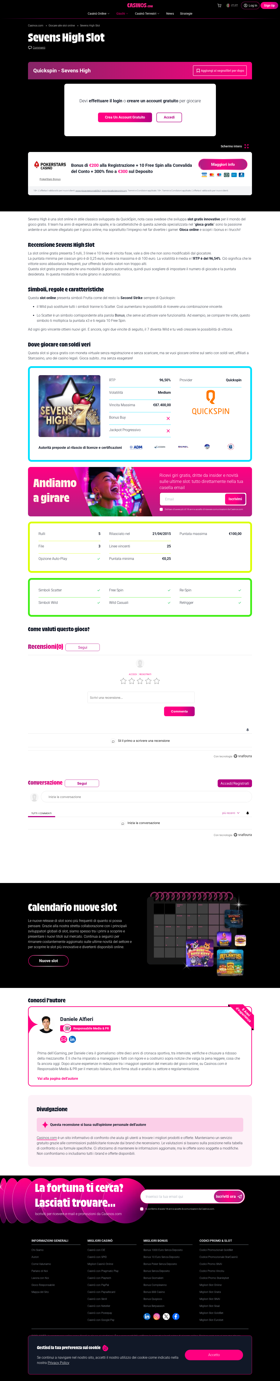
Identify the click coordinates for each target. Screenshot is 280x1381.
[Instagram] (156, 1316)
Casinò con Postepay (100, 1313)
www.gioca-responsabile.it (88, 190)
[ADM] (136, 447)
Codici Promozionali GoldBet (216, 1250)
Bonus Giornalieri (153, 1278)
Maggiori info (223, 164)
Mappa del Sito (40, 1292)
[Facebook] (175, 1316)
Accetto (214, 1355)
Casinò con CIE (96, 1250)
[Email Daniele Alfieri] (63, 1039)
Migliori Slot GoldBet (211, 1313)
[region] (140, 701)
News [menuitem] (170, 13)
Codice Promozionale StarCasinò (219, 1257)
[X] (166, 1316)
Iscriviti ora (226, 1196)
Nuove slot (48, 960)
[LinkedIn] (147, 1316)
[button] (123, 681)
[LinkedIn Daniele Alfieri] (72, 1039)
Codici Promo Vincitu (212, 1271)
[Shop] (219, 5)
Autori (35, 1257)
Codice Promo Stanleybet (214, 1278)
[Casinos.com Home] (140, 5)
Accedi (169, 117)
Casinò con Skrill (97, 1299)
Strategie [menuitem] (186, 13)
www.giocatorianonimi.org (114, 190)
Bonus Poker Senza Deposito (160, 1264)
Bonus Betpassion (154, 1306)
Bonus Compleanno (155, 1285)
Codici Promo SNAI (211, 1264)
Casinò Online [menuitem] (97, 13)
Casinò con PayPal (98, 1285)
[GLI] (231, 447)
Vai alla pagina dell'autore (57, 1078)
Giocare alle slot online (62, 25)
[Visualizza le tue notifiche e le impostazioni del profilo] (247, 729)
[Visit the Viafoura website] (242, 756)
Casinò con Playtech (99, 1278)
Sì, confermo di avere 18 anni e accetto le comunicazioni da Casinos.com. (180, 1209)
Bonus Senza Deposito (157, 1271)
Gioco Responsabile (43, 1285)
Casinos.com (36, 25)
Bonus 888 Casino (154, 1292)
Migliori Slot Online (211, 1285)
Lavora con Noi (40, 1278)
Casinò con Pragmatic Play (103, 1271)
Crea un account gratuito (125, 117)
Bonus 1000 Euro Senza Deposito (163, 1250)
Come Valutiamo (41, 1264)
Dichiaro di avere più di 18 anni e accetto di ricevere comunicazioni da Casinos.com (204, 509)
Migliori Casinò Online (100, 1264)
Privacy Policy (58, 1363)
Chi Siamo (38, 1250)
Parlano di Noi (40, 1271)
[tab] (41, 813)
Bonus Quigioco (153, 1299)
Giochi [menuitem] (120, 13)
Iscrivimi (235, 499)
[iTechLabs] (207, 447)
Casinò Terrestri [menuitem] (145, 13)
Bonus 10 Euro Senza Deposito (162, 1257)
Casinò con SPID (97, 1257)
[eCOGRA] (160, 447)
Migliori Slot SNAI (210, 1299)
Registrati (145, 674)
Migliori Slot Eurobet (211, 1320)
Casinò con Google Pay (101, 1320)
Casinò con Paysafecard (101, 1292)
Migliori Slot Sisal (210, 1306)
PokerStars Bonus (50, 179)
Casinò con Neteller (99, 1306)
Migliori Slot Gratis (210, 1292)
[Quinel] (183, 447)
